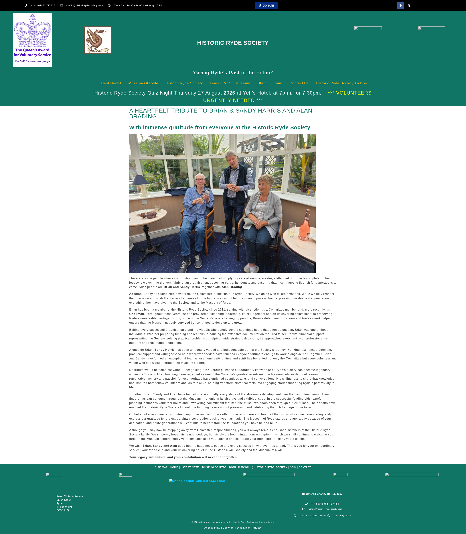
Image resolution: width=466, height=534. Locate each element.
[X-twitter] (409, 5)
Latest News (190, 467)
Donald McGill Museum (230, 83)
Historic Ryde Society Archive (342, 83)
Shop (262, 83)
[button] (266, 5)
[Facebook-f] (400, 5)
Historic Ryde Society (233, 43)
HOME (174, 467)
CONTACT (305, 467)
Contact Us (299, 83)
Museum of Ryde (143, 83)
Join (293, 467)
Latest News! (109, 83)
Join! (278, 83)
